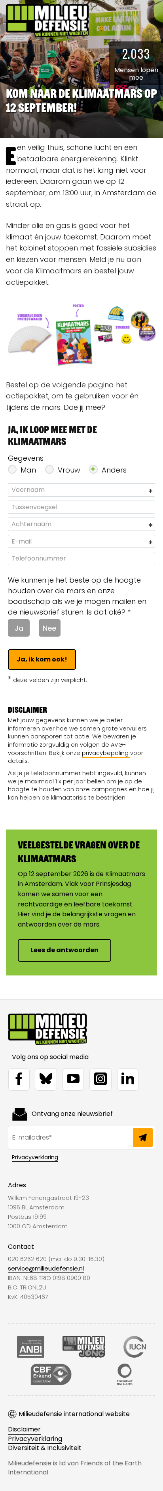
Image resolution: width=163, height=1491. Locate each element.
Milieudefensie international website (74, 1414)
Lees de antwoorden (64, 950)
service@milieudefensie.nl (46, 1268)
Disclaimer (24, 1429)
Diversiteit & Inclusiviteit (45, 1448)
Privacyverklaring (35, 1157)
